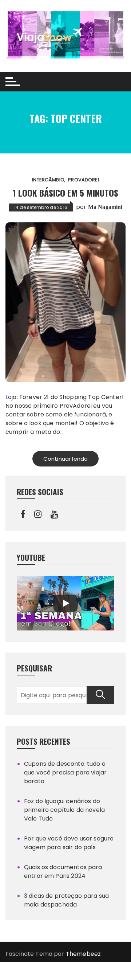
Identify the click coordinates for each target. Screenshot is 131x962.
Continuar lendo (65, 458)
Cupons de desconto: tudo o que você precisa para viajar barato (65, 772)
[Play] (65, 603)
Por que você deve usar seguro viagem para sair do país (69, 842)
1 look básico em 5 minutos (65, 192)
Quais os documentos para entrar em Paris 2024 (63, 871)
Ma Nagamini (105, 207)
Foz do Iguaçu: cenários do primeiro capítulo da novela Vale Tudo (64, 810)
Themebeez (83, 954)
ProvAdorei (83, 179)
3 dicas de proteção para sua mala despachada (66, 900)
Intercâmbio (48, 179)
